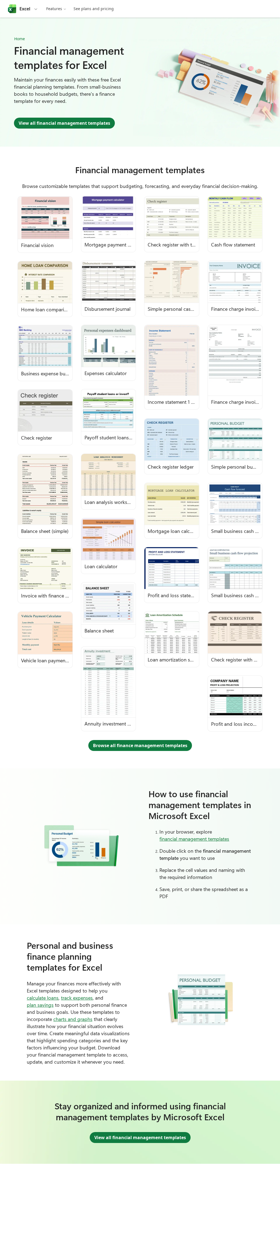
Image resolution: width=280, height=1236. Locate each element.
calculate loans (43, 997)
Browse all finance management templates (140, 745)
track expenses (77, 997)
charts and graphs (72, 1019)
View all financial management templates (64, 123)
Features (54, 8)
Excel (24, 9)
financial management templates (194, 838)
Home (19, 38)
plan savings (40, 1005)
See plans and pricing (94, 8)
